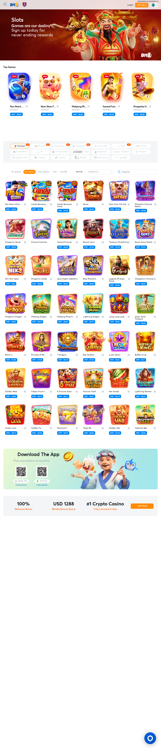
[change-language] (154, 5)
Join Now (141, 5)
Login (130, 5)
